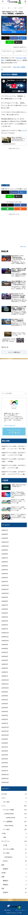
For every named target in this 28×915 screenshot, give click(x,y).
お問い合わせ (7, 910)
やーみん (14, 408)
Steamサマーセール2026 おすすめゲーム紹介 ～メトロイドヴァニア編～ (13, 454)
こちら (23, 130)
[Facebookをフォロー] (20, 205)
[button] (18, 42)
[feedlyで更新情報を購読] (7, 208)
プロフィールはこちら (9, 425)
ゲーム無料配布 (6, 185)
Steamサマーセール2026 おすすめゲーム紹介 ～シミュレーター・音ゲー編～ (13, 447)
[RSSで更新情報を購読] (20, 208)
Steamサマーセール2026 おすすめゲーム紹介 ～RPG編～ (13, 460)
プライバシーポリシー (20, 910)
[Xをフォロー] (7, 205)
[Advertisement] (14, 164)
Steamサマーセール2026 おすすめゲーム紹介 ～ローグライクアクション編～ (13, 473)
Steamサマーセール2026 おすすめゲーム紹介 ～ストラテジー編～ (13, 467)
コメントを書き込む (14, 352)
